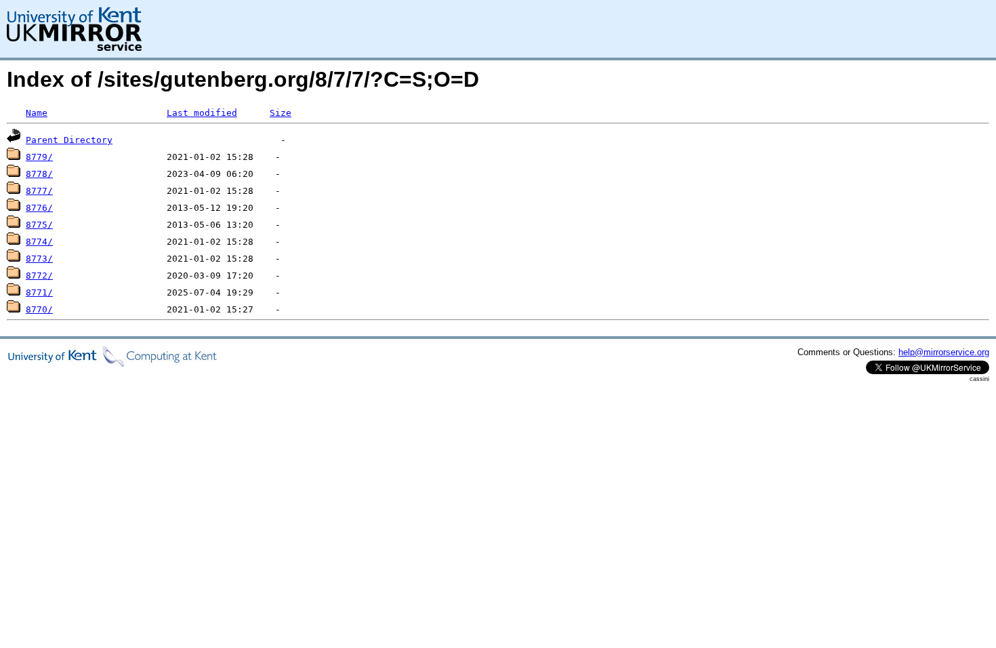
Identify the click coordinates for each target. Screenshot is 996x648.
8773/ (39, 259)
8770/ (39, 309)
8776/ (39, 208)
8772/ (39, 275)
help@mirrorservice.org (943, 352)
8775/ (39, 225)
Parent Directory (69, 140)
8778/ (39, 174)
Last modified (202, 113)
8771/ (39, 292)
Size (280, 113)
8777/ (39, 191)
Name (36, 113)
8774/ (39, 242)
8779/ (39, 157)
